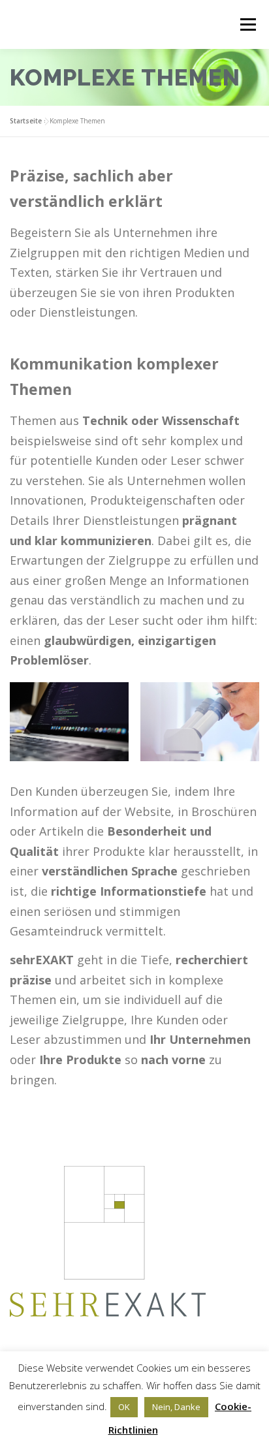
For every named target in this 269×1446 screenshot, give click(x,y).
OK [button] (124, 1407)
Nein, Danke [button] (176, 1407)
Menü (247, 24)
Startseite (26, 120)
